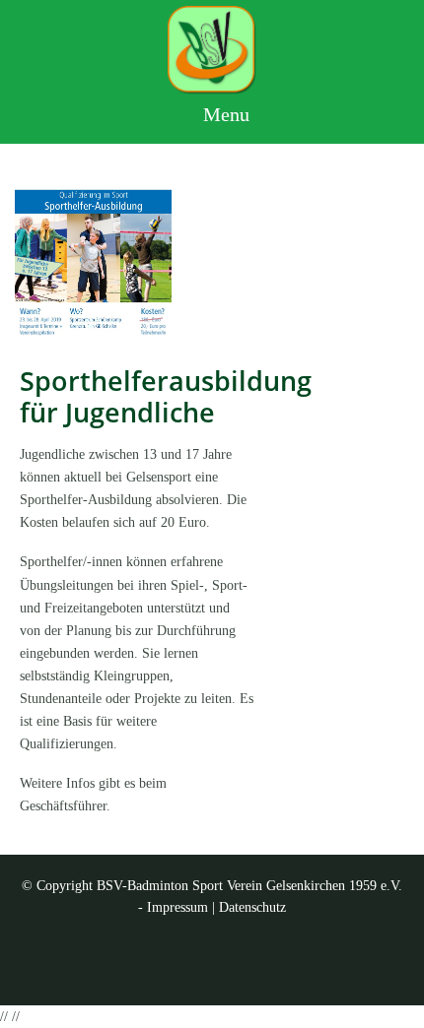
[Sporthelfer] (93, 260)
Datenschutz (252, 907)
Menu (223, 114)
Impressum (177, 907)
